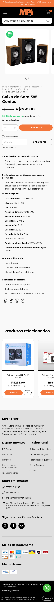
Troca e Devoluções (39, 454)
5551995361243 (13, 487)
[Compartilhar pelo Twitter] (17, 302)
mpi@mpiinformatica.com (19, 498)
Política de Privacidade (40, 449)
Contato (33, 470)
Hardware (6, 460)
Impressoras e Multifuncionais (9, 466)
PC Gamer (7, 449)
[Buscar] (48, 21)
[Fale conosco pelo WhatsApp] (47, 588)
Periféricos (15, 87)
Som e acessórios (32, 87)
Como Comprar (36, 465)
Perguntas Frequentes (40, 460)
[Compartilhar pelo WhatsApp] (5, 301)
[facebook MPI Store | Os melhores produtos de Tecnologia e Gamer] (13, 526)
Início (4, 87)
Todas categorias (10, 473)
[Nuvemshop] (10, 591)
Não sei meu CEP (9, 147)
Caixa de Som (8, 89)
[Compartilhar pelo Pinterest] (23, 302)
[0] (48, 13)
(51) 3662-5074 (13, 492)
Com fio (22, 89)
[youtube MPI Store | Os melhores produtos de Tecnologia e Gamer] (21, 526)
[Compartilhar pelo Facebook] (11, 302)
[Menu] (5, 12)
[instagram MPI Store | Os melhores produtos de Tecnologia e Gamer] (5, 526)
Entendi (47, 598)
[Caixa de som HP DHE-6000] (28, 392)
